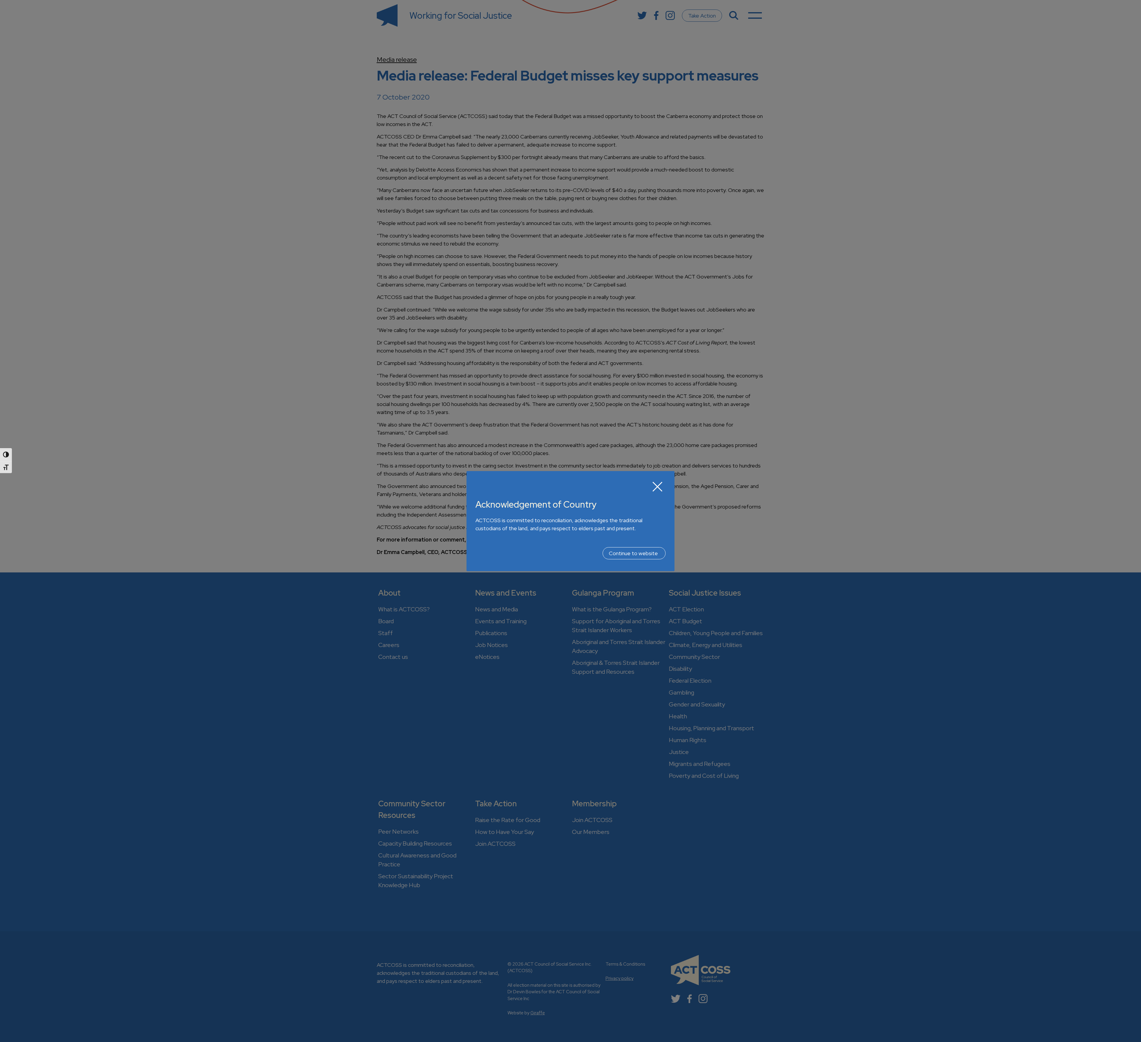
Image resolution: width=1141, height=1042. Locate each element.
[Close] (657, 487)
